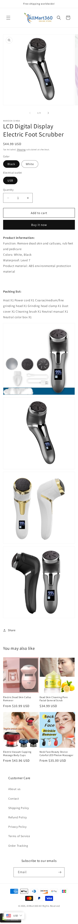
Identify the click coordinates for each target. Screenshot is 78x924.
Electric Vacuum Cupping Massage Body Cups (17, 753)
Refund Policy (17, 817)
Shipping (21, 149)
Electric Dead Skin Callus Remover (17, 699)
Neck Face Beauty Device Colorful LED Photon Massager (56, 753)
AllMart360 (32, 905)
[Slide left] (30, 113)
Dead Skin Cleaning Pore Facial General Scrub (54, 699)
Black (11, 164)
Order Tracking (18, 846)
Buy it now (39, 225)
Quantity (8, 190)
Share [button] (12, 630)
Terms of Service (19, 836)
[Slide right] (48, 113)
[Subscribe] (59, 872)
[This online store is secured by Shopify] (10, 921)
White (30, 164)
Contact (13, 798)
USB (10, 180)
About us (14, 789)
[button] (8, 17)
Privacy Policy (17, 827)
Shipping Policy (18, 808)
